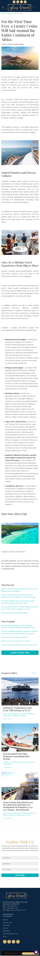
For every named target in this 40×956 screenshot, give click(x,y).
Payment (6, 931)
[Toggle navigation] (2, 7)
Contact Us (7, 923)
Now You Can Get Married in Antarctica (15, 641)
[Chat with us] (36, 952)
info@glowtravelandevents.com (15, 910)
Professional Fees (10, 934)
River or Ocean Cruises (16, 44)
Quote (5, 928)
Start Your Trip (20, 653)
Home (3, 13)
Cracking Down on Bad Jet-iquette (14, 637)
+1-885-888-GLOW (11, 908)
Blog (5, 936)
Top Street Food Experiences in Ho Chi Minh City (19, 645)
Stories (10, 13)
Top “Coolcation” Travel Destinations (14, 613)
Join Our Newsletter (30, 953)
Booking (6, 925)
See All (34, 673)
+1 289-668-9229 (11, 906)
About (5, 920)
